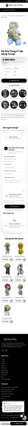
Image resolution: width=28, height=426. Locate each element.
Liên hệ (3, 398)
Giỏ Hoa (3, 365)
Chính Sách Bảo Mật (6, 392)
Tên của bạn (8, 164)
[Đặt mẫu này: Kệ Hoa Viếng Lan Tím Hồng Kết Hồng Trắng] (11, 301)
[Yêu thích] (12, 244)
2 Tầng (3, 361)
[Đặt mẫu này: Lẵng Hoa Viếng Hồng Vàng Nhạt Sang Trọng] (24, 301)
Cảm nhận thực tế (14, 184)
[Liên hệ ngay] (24, 418)
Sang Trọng (11, 15)
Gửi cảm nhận (13, 206)
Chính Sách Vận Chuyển (7, 389)
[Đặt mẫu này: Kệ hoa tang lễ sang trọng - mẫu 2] (24, 280)
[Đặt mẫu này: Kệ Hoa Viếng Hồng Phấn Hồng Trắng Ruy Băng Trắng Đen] (11, 259)
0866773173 (18, 1)
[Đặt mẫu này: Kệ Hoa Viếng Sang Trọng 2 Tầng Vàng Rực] (24, 259)
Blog (2, 377)
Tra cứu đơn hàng (5, 396)
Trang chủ (3, 15)
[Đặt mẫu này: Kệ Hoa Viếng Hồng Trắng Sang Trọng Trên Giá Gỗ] (11, 321)
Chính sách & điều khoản (7, 394)
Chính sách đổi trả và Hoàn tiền (9, 387)
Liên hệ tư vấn (15, 85)
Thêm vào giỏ (15, 80)
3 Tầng (3, 363)
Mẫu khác (3, 368)
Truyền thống (4, 372)
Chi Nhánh (4, 374)
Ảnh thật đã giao (5, 379)
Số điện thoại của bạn (10, 171)
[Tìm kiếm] (25, 10)
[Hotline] (2, 350)
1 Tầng (2, 359)
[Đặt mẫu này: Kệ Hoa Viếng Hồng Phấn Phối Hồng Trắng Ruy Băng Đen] (11, 280)
